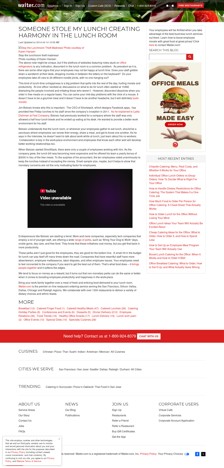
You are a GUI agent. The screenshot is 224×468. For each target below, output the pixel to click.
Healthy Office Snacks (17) (74, 316)
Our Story (24, 415)
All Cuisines (118, 351)
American (92, 351)
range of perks (83, 240)
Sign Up (80, 6)
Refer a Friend (120, 420)
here (151, 45)
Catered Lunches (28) (113, 308)
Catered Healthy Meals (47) (83, 308)
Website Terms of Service (29, 461)
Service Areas (27, 410)
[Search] (189, 57)
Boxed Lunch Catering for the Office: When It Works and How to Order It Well (175, 256)
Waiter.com (25, 286)
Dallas (103, 369)
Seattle (94, 369)
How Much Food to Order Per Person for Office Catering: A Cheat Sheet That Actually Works (175, 205)
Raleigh (113, 369)
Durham (124, 369)
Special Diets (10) (56, 319)
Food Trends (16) (47, 316)
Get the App (119, 437)
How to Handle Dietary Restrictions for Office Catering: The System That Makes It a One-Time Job (175, 192)
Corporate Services (170, 415)
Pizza (57, 351)
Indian (81, 351)
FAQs (22, 431)
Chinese (48, 351)
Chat (131, 6)
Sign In (68, 6)
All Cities (136, 369)
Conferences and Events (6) (58, 312)
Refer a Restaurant (123, 426)
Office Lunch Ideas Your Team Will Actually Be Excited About (176, 225)
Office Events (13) (34, 319)
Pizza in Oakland (83, 387)
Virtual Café (166, 410)
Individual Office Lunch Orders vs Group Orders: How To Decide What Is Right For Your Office (173, 179)
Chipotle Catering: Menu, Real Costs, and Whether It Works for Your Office (173, 168)
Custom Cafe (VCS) (99, 6)
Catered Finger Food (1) (51, 308)
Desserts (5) (84, 312)
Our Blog (70, 410)
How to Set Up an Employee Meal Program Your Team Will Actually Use (174, 247)
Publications (72, 415)
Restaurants (119, 415)
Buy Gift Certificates (123, 431)
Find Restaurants (190, 5)
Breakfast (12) (27, 308)
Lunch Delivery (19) (103, 316)
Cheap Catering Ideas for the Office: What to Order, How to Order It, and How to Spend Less (174, 236)
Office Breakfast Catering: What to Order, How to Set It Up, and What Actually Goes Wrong (175, 265)
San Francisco (67, 369)
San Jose (82, 369)
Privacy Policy (148, 454)
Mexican (104, 351)
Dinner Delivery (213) (105, 312)
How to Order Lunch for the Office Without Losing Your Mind (173, 216)
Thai (65, 351)
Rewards (119, 6)
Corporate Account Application (176, 420)
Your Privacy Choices (170, 454)
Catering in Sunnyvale (59, 387)
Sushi (72, 351)
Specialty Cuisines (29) (82, 319)
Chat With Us (148, 336)
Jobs (21, 426)
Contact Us (25, 420)
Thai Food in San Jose (108, 387)
